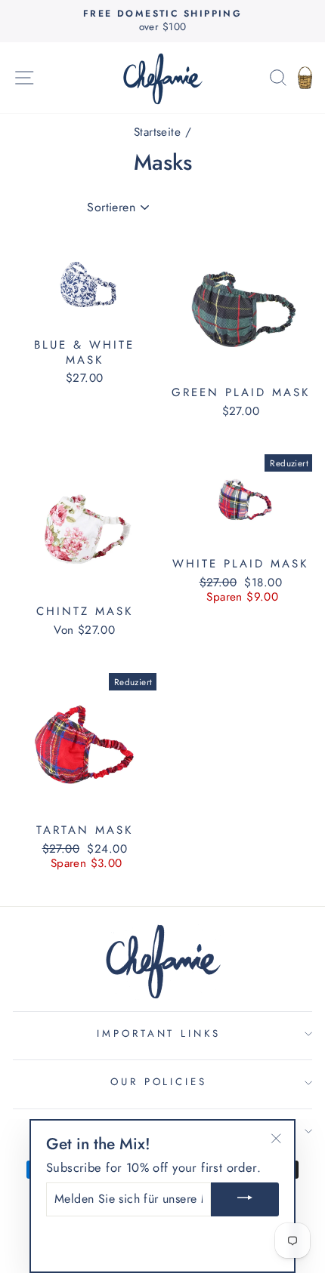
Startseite (157, 132)
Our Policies (159, 1082)
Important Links (159, 1033)
